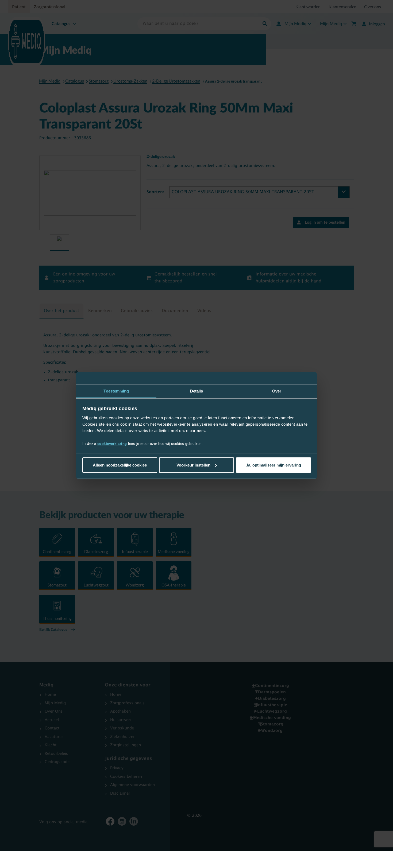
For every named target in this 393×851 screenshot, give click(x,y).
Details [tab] (196, 390)
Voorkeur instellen (193, 465)
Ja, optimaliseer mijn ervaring (273, 465)
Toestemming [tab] (116, 390)
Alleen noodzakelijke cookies (120, 465)
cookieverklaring (112, 444)
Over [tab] (276, 390)
